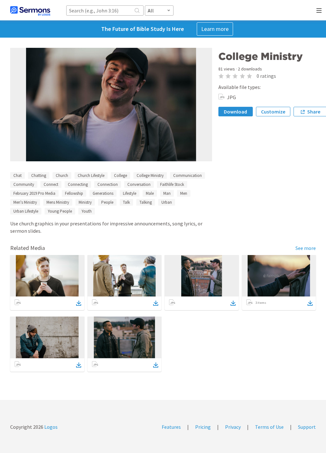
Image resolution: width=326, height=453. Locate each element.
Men (183, 193)
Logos (50, 427)
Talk (126, 202)
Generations (103, 193)
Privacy (233, 427)
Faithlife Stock (172, 184)
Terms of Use (269, 427)
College (120, 175)
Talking (145, 202)
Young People (60, 211)
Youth (87, 211)
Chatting (38, 175)
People (107, 202)
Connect (51, 184)
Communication (187, 175)
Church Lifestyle (91, 175)
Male (150, 193)
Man (167, 193)
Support (307, 427)
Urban (166, 202)
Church (62, 175)
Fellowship (74, 193)
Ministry (85, 202)
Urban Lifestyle (25, 211)
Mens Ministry (57, 202)
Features (171, 427)
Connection (107, 184)
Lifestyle (129, 193)
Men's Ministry (25, 202)
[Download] (78, 303)
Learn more (215, 29)
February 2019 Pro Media (34, 193)
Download (235, 111)
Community (23, 184)
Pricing (203, 427)
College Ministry (150, 175)
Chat (17, 175)
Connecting (78, 184)
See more (305, 248)
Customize (273, 111)
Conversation (139, 184)
